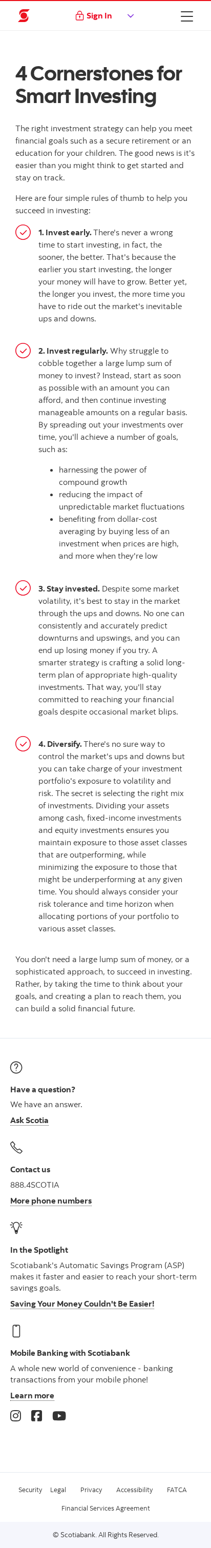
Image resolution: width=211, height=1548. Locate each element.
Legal (58, 1489)
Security (30, 1489)
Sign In (99, 15)
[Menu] (187, 16)
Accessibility (134, 1489)
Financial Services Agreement (105, 1508)
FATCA (177, 1489)
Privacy (91, 1489)
